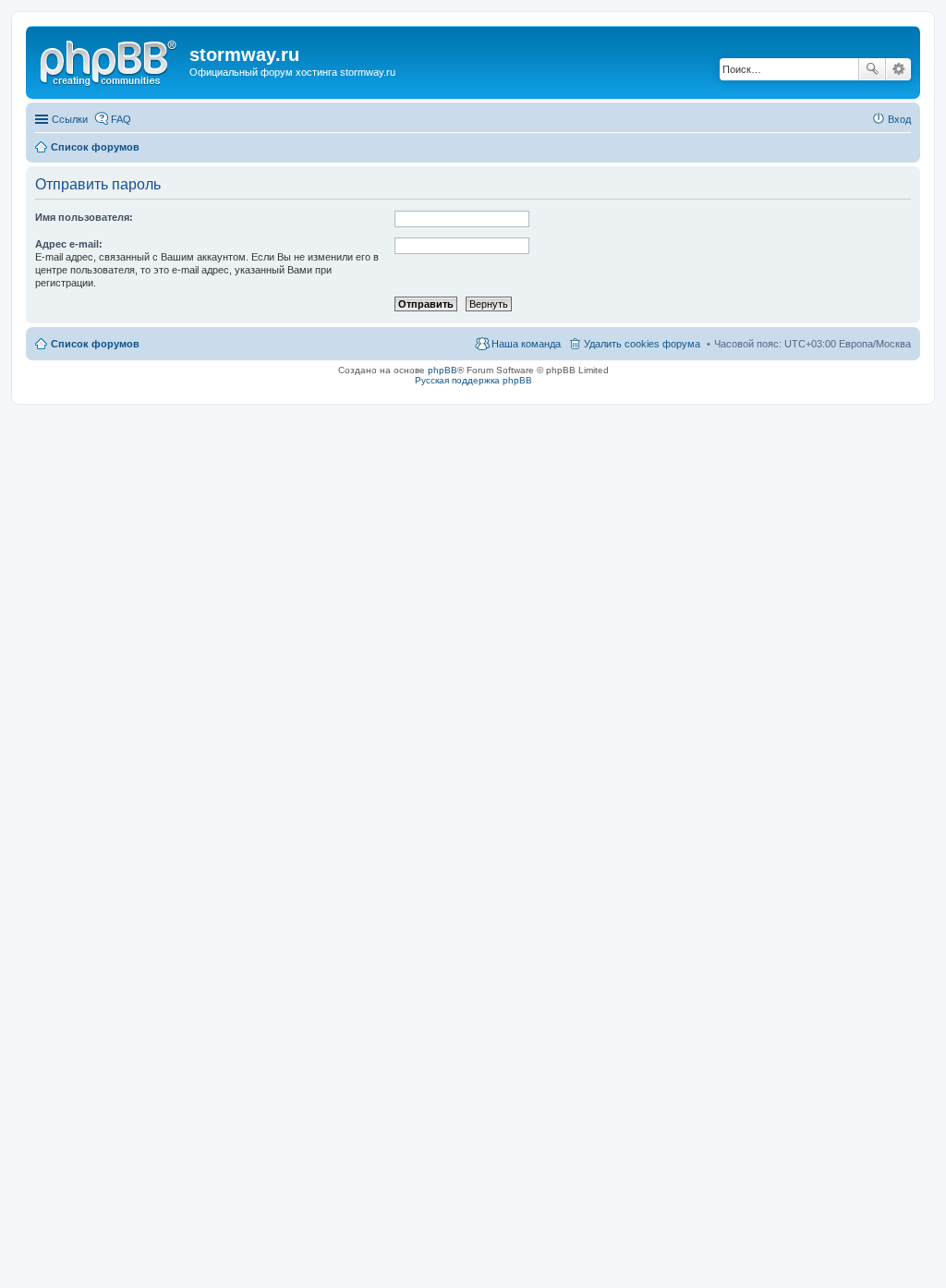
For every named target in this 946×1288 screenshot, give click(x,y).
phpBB (442, 370)
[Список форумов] (109, 60)
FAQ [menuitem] (121, 119)
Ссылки (70, 119)
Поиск (872, 69)
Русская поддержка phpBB (473, 380)
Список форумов (95, 343)
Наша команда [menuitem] (526, 343)
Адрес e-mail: (69, 243)
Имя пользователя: (84, 217)
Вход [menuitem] (899, 119)
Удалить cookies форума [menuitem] (642, 343)
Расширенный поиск (898, 69)
